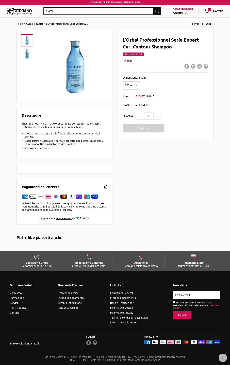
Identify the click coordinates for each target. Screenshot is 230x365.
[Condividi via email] (206, 66)
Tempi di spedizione (70, 302)
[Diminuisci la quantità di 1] (139, 115)
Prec (196, 23)
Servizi (14, 302)
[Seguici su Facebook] (88, 342)
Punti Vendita (18, 307)
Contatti (15, 312)
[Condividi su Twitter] (199, 66)
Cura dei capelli (34, 23)
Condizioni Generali (122, 292)
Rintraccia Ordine (68, 307)
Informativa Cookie (121, 307)
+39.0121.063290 (135, 356)
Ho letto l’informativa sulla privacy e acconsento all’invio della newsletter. (196, 305)
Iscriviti (182, 315)
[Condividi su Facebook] (186, 66)
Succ (208, 23)
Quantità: (128, 115)
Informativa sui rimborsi (124, 322)
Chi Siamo (16, 292)
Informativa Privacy (121, 312)
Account (178, 12)
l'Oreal (128, 61)
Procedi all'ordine (68, 292)
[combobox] (98, 11)
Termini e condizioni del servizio (129, 317)
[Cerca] (157, 11)
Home (20, 23)
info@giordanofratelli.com (170, 356)
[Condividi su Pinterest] (193, 66)
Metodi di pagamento (71, 297)
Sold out (143, 128)
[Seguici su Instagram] (95, 342)
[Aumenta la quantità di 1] (157, 115)
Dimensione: (134, 77)
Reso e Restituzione (122, 302)
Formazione (17, 297)
